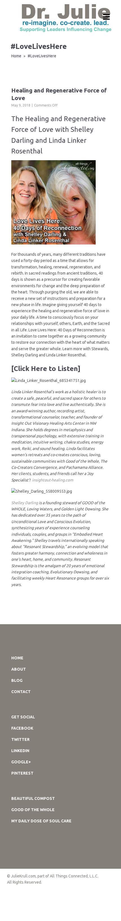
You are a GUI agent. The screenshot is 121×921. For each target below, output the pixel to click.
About (18, 669)
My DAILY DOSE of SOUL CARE (41, 821)
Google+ (21, 762)
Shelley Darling (25, 503)
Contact (21, 691)
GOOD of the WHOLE (33, 809)
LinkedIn (20, 750)
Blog (17, 680)
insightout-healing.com (52, 480)
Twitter (20, 739)
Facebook (22, 728)
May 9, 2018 (20, 105)
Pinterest (22, 773)
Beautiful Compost (33, 798)
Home (16, 56)
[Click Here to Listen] (45, 368)
